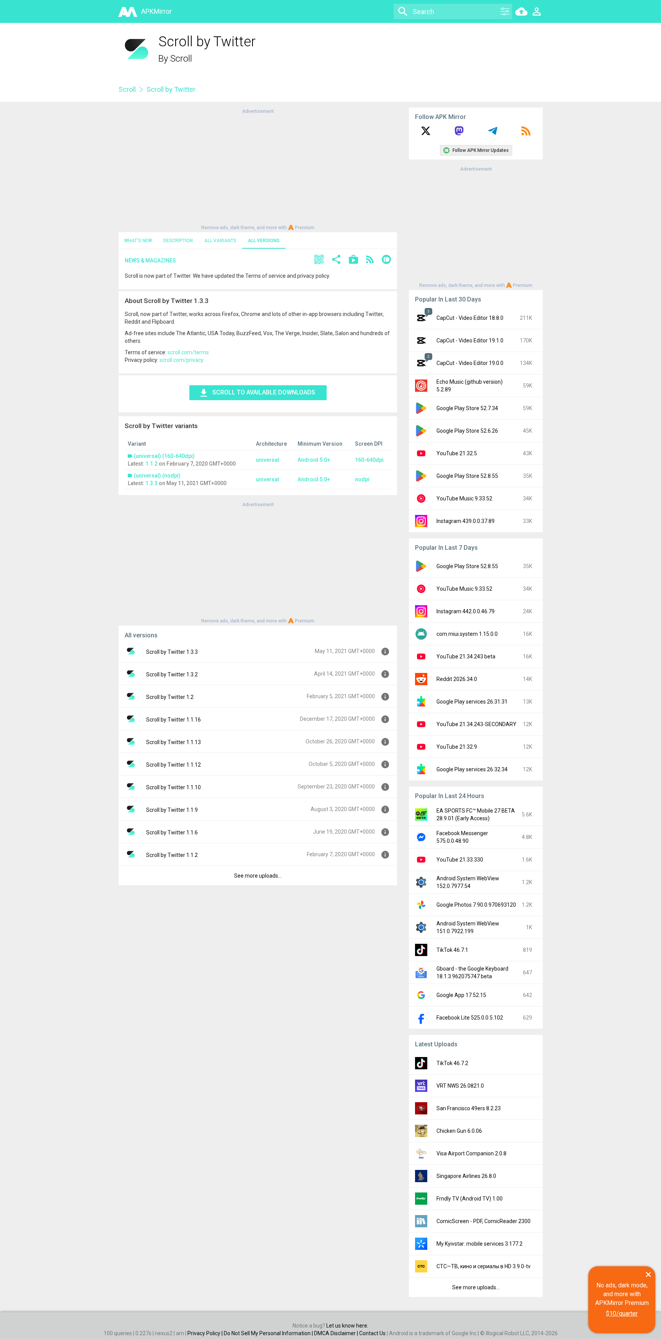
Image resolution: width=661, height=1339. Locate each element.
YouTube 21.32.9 (456, 747)
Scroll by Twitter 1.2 (170, 697)
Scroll (181, 58)
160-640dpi (369, 460)
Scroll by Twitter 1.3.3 (172, 652)
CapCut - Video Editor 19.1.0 (469, 340)
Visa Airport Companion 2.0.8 (471, 1153)
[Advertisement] (258, 168)
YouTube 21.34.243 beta (465, 656)
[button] (319, 260)
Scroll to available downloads (263, 392)
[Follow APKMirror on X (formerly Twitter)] (425, 133)
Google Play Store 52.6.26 (467, 431)
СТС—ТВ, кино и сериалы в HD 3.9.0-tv (483, 1266)
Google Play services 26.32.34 (472, 769)
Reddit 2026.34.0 (456, 679)
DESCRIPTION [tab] (178, 240)
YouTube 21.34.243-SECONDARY (476, 724)
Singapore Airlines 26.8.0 (466, 1176)
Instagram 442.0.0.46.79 (465, 611)
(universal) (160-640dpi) (164, 456)
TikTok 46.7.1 (452, 950)
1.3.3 (151, 483)
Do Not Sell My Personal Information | (269, 1333)
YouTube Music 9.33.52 (464, 498)
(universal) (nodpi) (157, 475)
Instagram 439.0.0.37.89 (465, 521)
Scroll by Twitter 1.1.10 (173, 787)
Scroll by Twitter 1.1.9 (172, 810)
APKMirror (156, 11)
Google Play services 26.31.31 (472, 702)
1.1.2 (151, 464)
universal (267, 460)
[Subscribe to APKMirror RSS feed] (526, 133)
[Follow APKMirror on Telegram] (492, 133)
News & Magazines (150, 260)
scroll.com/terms (188, 352)
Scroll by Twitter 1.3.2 (172, 674)
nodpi (362, 479)
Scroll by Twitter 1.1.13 (173, 742)
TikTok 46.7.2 (452, 1063)
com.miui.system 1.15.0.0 (467, 634)
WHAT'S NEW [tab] (138, 240)
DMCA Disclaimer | (336, 1333)
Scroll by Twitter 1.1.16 (173, 720)
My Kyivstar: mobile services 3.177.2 (479, 1244)
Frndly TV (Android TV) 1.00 (469, 1199)
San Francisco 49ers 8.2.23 (468, 1108)
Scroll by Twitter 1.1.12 (173, 765)
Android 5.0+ (314, 460)
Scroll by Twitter (171, 89)
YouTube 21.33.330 (459, 860)
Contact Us (372, 1333)
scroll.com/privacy (182, 360)
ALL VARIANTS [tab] (220, 240)
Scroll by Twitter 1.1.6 (172, 832)
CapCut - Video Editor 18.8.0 (469, 318)
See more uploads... (258, 876)
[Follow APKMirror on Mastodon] (459, 133)
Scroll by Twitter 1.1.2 (172, 855)
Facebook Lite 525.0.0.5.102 (469, 1018)
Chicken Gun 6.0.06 (459, 1131)
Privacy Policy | (205, 1333)
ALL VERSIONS (264, 240)
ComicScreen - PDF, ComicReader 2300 (483, 1221)
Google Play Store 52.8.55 (467, 476)
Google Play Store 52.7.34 (467, 408)
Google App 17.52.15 (461, 995)
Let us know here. (347, 1326)
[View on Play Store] (353, 260)
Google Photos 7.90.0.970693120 (476, 905)
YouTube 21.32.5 (456, 453)
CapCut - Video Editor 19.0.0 (469, 363)
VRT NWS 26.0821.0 (460, 1086)
